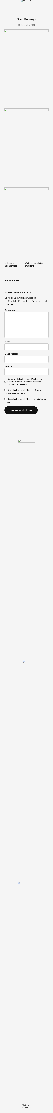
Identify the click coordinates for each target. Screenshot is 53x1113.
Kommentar (10, 310)
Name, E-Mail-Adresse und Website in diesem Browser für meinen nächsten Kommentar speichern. (24, 382)
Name (7, 341)
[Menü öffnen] (26, 7)
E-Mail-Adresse (11, 354)
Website (8, 366)
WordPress (26, 1108)
